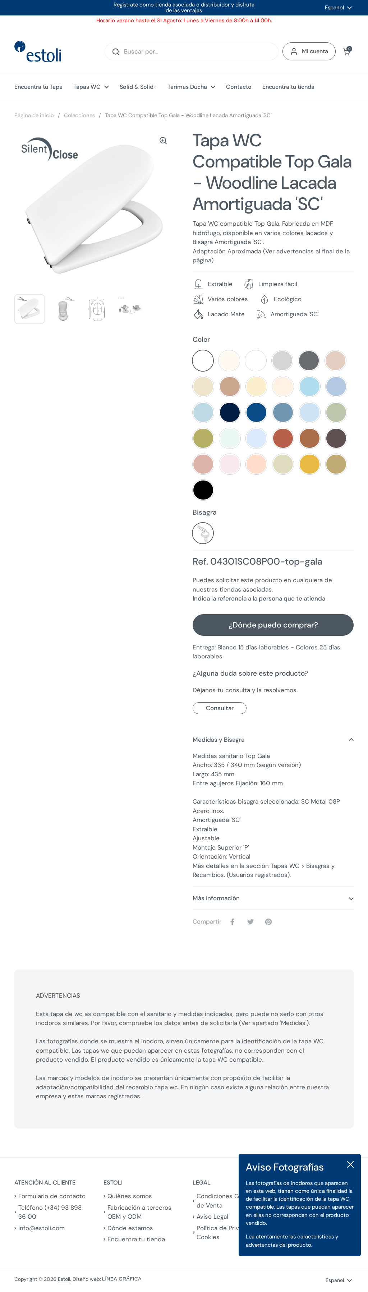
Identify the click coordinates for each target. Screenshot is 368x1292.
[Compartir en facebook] (234, 922)
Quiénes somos (129, 1196)
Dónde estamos (130, 1228)
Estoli (64, 1279)
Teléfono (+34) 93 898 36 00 (50, 1212)
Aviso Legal (212, 1216)
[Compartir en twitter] (252, 922)
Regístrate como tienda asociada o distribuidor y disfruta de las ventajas (184, 8)
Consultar (220, 708)
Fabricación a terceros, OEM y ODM (139, 1212)
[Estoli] (37, 51)
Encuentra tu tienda (136, 1239)
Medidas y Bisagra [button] (218, 740)
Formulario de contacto (52, 1196)
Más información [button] (216, 898)
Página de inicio (34, 115)
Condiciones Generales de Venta (230, 1200)
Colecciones (79, 115)
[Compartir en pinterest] (269, 922)
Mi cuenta (315, 51)
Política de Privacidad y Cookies (230, 1232)
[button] (346, 52)
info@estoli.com (41, 1228)
